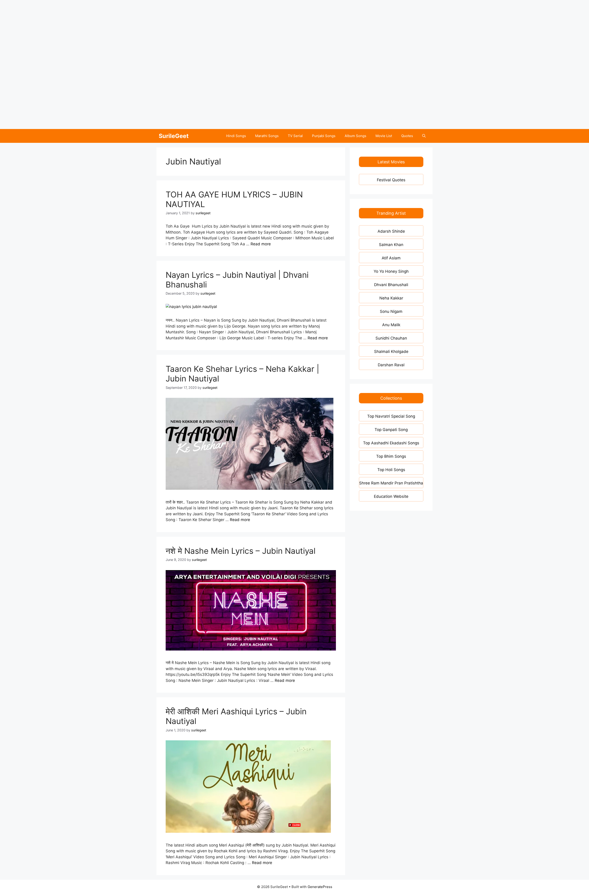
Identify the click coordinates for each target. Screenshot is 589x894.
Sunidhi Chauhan (391, 338)
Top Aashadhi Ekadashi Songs (391, 443)
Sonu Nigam (391, 311)
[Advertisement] (138, 32)
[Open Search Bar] (424, 136)
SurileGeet (174, 135)
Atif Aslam (391, 258)
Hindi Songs (236, 136)
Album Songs (355, 136)
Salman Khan (391, 244)
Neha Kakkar (391, 298)
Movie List (383, 136)
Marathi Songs (267, 136)
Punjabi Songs (323, 136)
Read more (261, 244)
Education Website (391, 496)
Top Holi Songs (391, 469)
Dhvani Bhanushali (391, 284)
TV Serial (295, 136)
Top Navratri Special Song (391, 416)
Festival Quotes (391, 180)
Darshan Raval (391, 365)
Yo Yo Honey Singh (391, 271)
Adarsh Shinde (391, 231)
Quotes (407, 136)
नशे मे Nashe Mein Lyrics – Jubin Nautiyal (240, 551)
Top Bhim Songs (391, 456)
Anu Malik (391, 324)
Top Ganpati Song (391, 429)
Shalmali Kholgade (391, 351)
